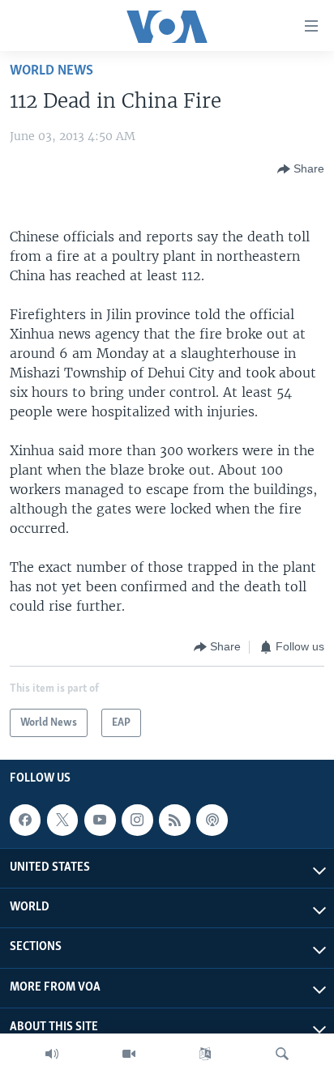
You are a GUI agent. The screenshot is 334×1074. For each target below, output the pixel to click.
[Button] (300, 169)
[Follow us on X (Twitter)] (62, 819)
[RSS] (174, 819)
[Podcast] (211, 819)
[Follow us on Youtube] (99, 819)
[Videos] (129, 1054)
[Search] (282, 1054)
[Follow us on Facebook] (25, 819)
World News (51, 71)
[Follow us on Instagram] (137, 819)
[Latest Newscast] (52, 1054)
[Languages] (205, 1054)
